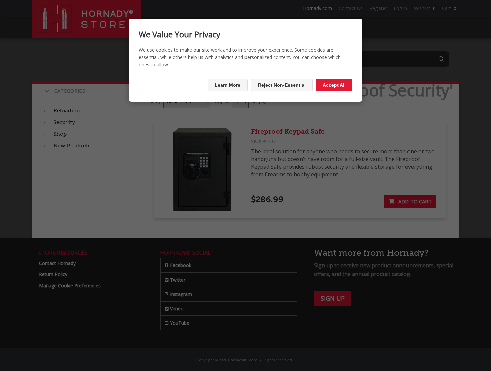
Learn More (227, 85)
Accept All (334, 85)
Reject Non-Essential (282, 85)
